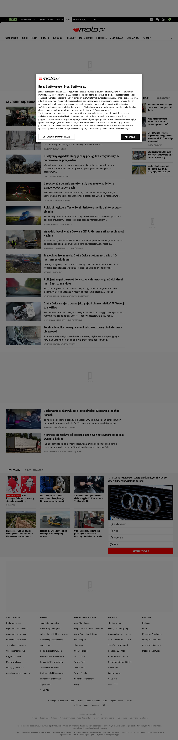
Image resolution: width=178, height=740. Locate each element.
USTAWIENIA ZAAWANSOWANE (56, 137)
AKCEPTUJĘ (130, 137)
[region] (89, 108)
